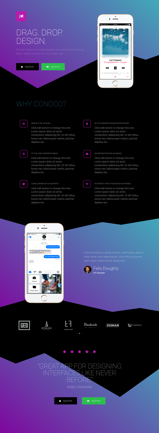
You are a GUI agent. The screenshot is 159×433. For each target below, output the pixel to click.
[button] (77, 333)
